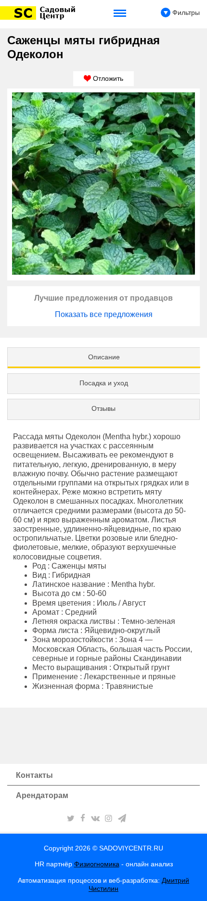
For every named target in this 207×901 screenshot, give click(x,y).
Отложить (107, 78)
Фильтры (185, 12)
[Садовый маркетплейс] (39, 13)
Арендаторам (42, 795)
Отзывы (103, 408)
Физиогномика (96, 864)
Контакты (34, 775)
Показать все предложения (104, 314)
